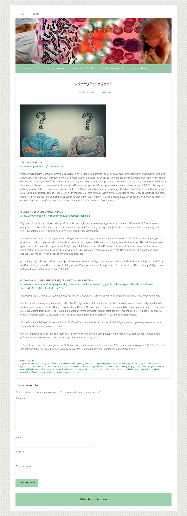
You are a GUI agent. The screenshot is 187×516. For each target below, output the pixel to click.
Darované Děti (93, 41)
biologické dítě (99, 364)
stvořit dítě (51, 372)
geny (49, 369)
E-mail (19, 451)
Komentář (20, 398)
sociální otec (33, 372)
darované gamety (92, 367)
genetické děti (40, 369)
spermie (43, 372)
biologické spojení (113, 364)
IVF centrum (56, 369)
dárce (151, 364)
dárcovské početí (55, 367)
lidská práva (67, 369)
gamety (129, 367)
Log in (104, 499)
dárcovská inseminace (38, 367)
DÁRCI (32, 361)
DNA (116, 367)
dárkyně (65, 367)
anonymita (35, 364)
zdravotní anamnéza (71, 372)
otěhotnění (109, 369)
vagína (59, 372)
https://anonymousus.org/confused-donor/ (42, 166)
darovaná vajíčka (77, 367)
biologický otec (128, 364)
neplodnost (88, 369)
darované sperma (107, 367)
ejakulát (122, 367)
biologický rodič (141, 364)
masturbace (78, 369)
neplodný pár (99, 369)
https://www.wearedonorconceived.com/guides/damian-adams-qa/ (55, 215)
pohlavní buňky (127, 369)
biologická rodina (85, 364)
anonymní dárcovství (49, 364)
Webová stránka (23, 466)
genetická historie (158, 367)
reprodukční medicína (142, 369)
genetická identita (27, 369)
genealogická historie (141, 367)
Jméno (19, 437)
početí (117, 369)
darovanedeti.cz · (95, 499)
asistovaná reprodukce (68, 364)
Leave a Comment (105, 92)
